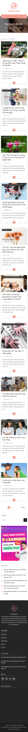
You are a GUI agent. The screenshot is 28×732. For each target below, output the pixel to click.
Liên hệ (3, 644)
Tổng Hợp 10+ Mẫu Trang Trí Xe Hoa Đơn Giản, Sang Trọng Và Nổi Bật (13, 63)
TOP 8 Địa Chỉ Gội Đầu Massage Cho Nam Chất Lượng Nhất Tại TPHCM (11, 296)
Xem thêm (12, 82)
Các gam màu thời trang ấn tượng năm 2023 (13, 657)
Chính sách (4, 641)
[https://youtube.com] (14, 678)
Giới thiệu (3, 634)
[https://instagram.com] (10, 678)
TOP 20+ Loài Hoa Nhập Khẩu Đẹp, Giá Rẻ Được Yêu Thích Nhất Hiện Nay (13, 249)
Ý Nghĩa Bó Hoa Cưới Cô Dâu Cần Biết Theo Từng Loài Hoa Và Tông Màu (13, 110)
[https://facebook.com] (2, 678)
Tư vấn (3, 647)
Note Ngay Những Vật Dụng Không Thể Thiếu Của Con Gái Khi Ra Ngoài (13, 204)
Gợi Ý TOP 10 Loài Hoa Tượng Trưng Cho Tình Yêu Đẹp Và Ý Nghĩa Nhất (13, 157)
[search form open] (24, 16)
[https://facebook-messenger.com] (6, 678)
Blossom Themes (22, 727)
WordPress (17, 729)
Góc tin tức (4, 637)
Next (23, 507)
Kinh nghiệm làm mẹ (8, 324)
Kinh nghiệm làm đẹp (8, 184)
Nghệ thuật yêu (7, 43)
